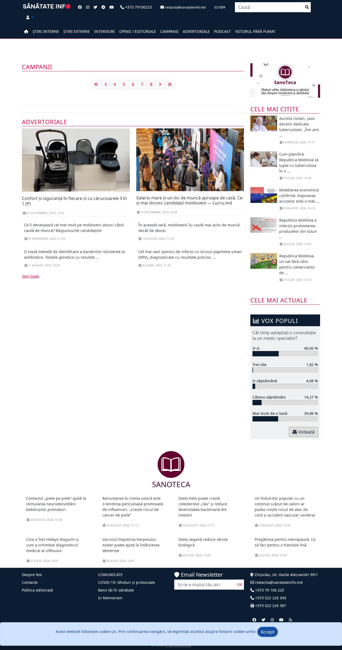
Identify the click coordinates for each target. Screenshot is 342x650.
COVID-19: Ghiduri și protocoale (126, 582)
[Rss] (290, 619)
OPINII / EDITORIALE (137, 31)
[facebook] (254, 619)
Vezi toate (30, 276)
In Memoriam (110, 597)
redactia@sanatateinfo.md (278, 582)
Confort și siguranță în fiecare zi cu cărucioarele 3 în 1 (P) (74, 200)
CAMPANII (169, 31)
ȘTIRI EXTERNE (76, 31)
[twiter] (263, 619)
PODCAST (222, 31)
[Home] (26, 31)
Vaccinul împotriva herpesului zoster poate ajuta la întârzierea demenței (131, 545)
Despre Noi (32, 574)
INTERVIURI (104, 31)
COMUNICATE (110, 574)
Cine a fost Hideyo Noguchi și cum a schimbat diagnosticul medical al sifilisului (52, 545)
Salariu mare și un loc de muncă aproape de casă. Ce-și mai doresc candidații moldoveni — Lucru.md (190, 200)
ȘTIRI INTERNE (46, 31)
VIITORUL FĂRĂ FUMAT (255, 31)
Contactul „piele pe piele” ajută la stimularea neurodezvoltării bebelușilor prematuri (56, 504)
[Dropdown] (30, 17)
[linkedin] (272, 619)
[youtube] (281, 619)
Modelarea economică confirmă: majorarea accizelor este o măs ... (299, 195)
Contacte (30, 582)
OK (239, 584)
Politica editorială (37, 590)
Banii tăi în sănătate (116, 590)
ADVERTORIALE (196, 31)
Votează (305, 432)
